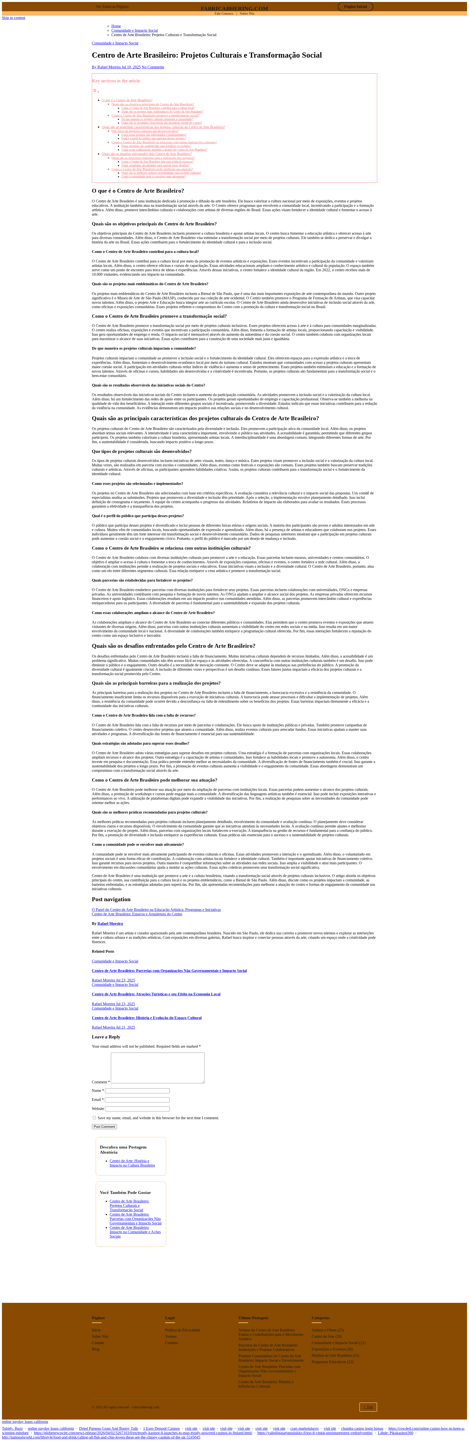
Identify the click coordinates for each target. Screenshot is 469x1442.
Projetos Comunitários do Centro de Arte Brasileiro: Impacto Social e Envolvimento (271, 1358)
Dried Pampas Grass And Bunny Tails (108, 1428)
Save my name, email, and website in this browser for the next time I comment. (158, 1118)
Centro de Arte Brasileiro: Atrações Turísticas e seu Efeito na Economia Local (156, 994)
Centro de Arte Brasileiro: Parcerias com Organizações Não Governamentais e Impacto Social (169, 971)
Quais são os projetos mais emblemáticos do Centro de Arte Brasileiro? (162, 111)
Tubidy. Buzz (12, 1428)
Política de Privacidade (182, 1330)
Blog (95, 1349)
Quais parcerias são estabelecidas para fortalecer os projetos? (156, 146)
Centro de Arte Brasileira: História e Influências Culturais (266, 1384)
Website (98, 1109)
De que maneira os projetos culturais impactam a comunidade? (157, 119)
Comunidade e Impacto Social (115, 43)
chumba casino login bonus (362, 1428)
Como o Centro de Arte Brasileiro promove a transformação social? (156, 115)
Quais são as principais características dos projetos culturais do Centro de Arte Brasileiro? (163, 127)
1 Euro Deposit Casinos (161, 1428)
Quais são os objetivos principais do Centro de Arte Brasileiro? (153, 104)
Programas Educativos (329, 1362)
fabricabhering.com (234, 8)
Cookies (171, 1343)
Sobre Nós (247, 13)
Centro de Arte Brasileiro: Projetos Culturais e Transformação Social (129, 1205)
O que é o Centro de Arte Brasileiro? (127, 100)
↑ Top (368, 1407)
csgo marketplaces (304, 1428)
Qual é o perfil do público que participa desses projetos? (153, 138)
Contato (98, 1343)
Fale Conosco (224, 13)
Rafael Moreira (110, 923)
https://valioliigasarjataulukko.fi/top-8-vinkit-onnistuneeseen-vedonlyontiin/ (315, 1433)
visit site (191, 1428)
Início (96, 1330)
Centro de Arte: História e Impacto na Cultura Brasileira (132, 1163)
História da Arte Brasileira (332, 1355)
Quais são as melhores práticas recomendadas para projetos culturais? (161, 173)
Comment (101, 1082)
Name (98, 1090)
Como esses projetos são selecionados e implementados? (154, 134)
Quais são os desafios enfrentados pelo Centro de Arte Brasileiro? (147, 154)
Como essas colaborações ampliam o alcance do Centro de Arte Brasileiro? (164, 149)
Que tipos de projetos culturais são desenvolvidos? (145, 131)
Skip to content (13, 18)
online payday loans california (25, 1422)
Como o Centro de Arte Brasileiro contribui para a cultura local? (158, 108)
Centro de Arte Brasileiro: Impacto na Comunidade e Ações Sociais (135, 1231)
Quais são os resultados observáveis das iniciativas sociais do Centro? (161, 123)
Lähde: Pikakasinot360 (395, 1433)
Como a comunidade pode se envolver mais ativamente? (153, 176)
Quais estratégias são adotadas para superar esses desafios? (155, 165)
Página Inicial (355, 6)
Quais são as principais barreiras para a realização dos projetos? (153, 158)
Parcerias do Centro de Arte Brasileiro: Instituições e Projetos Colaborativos (268, 1347)
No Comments (153, 67)
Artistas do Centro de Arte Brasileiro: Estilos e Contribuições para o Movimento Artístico (270, 1334)
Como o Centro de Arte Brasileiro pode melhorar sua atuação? (152, 169)
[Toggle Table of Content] (95, 92)
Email (98, 1099)
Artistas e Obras (324, 1330)
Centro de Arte (323, 1336)
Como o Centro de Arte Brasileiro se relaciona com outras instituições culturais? (164, 142)
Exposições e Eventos (328, 1349)
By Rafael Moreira (107, 67)
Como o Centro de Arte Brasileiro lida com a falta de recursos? (157, 161)
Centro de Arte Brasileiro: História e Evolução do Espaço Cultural (147, 1018)
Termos (171, 1336)
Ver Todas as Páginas (112, 6)
